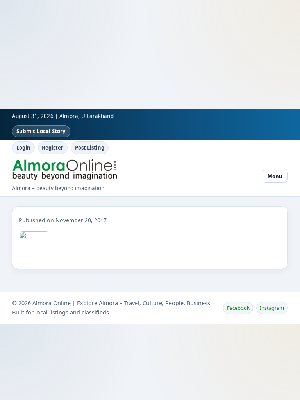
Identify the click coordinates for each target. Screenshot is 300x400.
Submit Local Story (41, 131)
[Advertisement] (150, 54)
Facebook (238, 307)
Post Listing (89, 147)
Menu (275, 176)
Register (52, 147)
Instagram (272, 307)
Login (23, 147)
